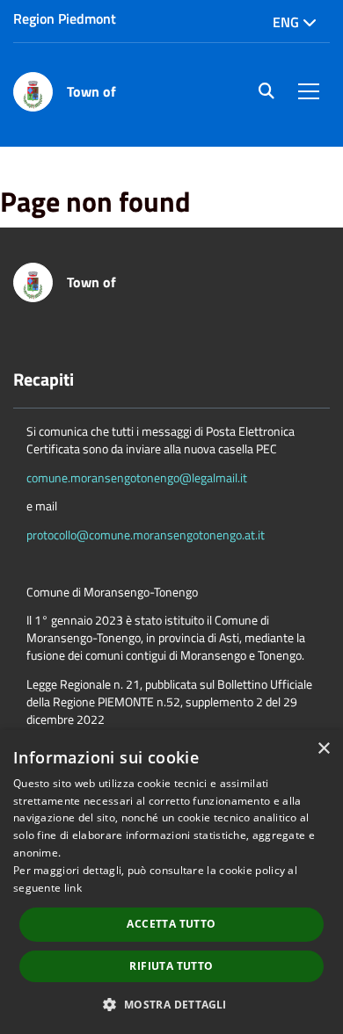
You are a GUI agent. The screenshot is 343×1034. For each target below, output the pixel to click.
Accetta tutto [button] (171, 923)
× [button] (323, 749)
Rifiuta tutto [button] (171, 965)
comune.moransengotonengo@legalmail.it (136, 477)
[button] (171, 1004)
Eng (288, 22)
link (73, 887)
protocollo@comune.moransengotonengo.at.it (145, 534)
